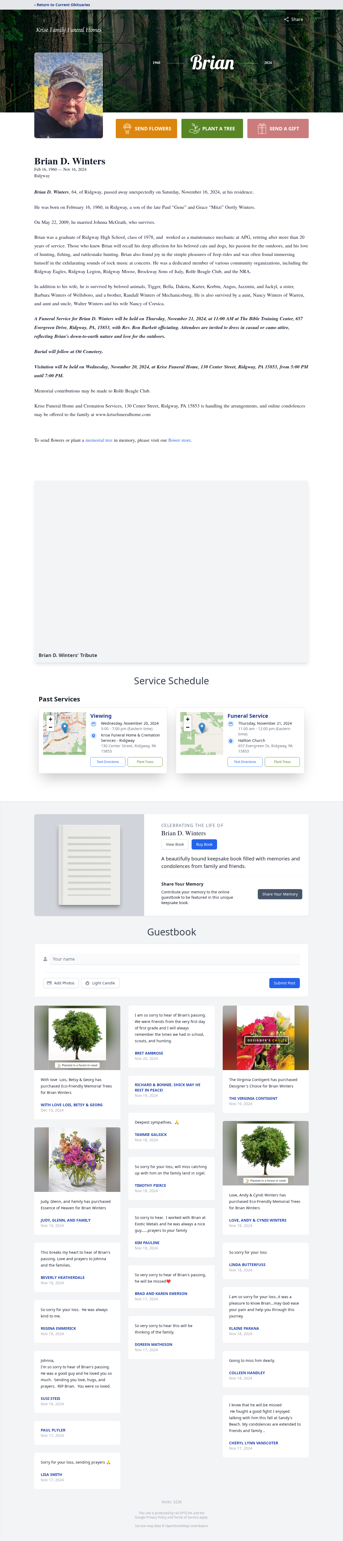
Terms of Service (186, 1517)
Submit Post (284, 982)
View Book (175, 844)
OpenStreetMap (177, 1526)
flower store (179, 440)
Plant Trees (145, 762)
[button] (64, 728)
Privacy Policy (156, 1517)
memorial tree (99, 440)
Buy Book (204, 844)
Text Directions (108, 762)
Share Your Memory (280, 894)
